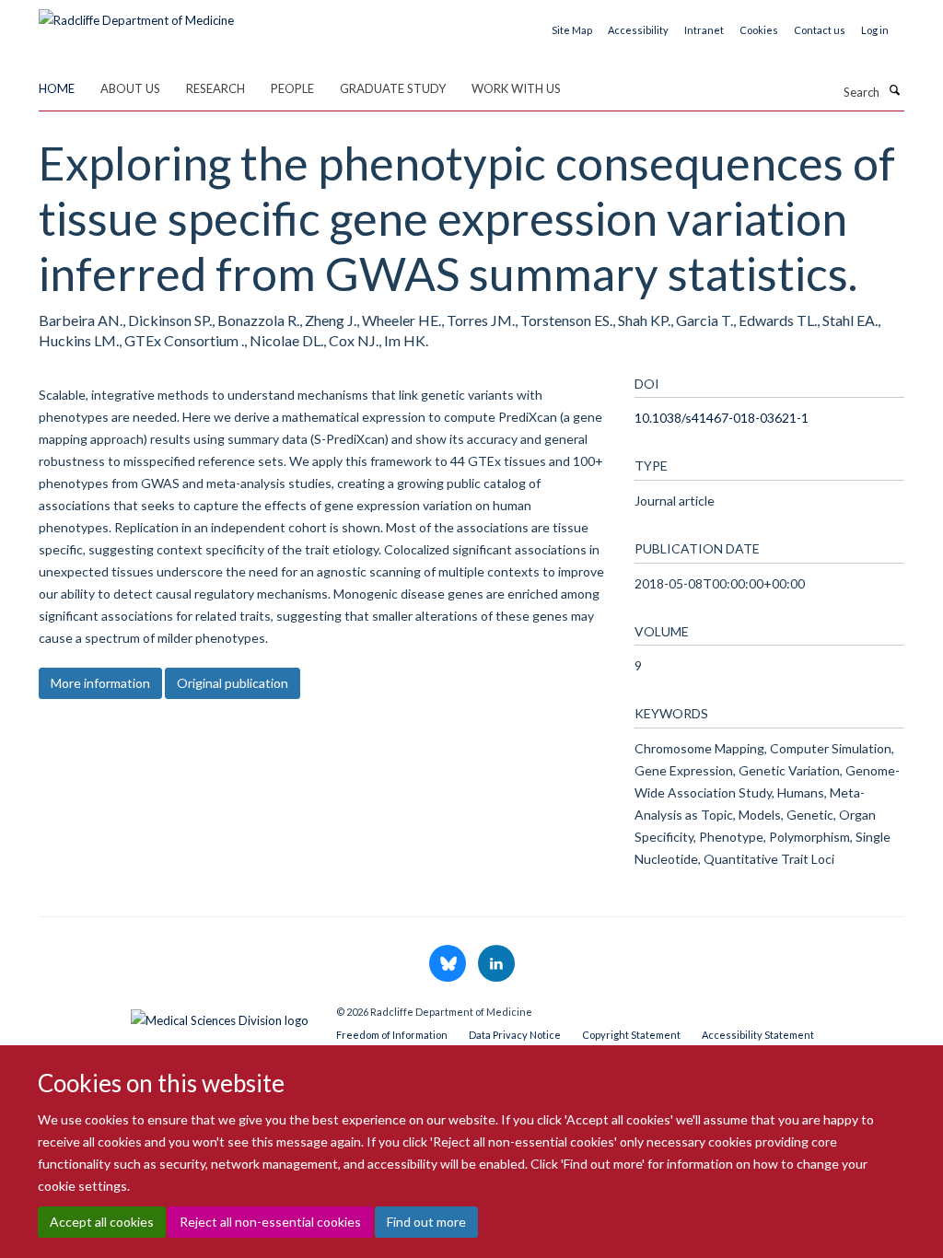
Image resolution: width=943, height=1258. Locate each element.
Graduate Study (393, 88)
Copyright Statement (631, 1035)
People (292, 88)
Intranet (704, 30)
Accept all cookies (102, 1221)
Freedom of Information (392, 1035)
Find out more (426, 1221)
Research (215, 88)
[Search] (894, 90)
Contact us (819, 30)
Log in (875, 30)
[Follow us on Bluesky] (449, 964)
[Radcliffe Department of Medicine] (136, 13)
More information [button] (100, 683)
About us (130, 88)
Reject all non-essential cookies (270, 1221)
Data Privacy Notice (515, 1035)
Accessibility (638, 30)
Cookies (758, 30)
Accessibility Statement (758, 1035)
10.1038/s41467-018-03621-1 (721, 417)
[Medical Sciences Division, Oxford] (174, 1015)
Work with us (516, 88)
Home (57, 88)
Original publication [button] (232, 683)
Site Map (572, 30)
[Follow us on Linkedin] (496, 964)
